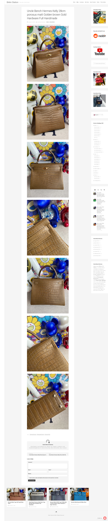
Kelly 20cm (97, 155)
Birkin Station (12, 2)
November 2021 (97, 249)
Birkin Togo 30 (95, 273)
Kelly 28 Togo (98, 284)
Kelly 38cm (97, 164)
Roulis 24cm (97, 178)
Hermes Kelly (101, 282)
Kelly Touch (103, 286)
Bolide (98, 2)
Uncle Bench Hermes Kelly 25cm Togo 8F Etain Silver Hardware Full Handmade (37, 503)
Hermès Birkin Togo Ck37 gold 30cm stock (15, 503)
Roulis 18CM (97, 176)
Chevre (98, 276)
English (96, 114)
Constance (82, 2)
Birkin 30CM (97, 128)
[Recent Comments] (101, 189)
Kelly (77, 2)
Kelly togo (100, 286)
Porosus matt (47, 434)
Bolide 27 (100, 274)
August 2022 (96, 240)
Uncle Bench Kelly (100, 290)
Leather (95, 170)
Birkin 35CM (97, 130)
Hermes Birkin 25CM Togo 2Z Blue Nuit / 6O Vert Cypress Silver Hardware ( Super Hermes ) (58, 503)
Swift (99, 289)
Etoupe (100, 279)
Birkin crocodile (99, 269)
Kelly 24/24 (96, 166)
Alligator (95, 266)
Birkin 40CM (97, 132)
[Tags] (104, 189)
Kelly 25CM (97, 157)
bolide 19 (102, 273)
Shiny (97, 289)
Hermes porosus (33, 434)
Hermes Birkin (101, 280)
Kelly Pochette (93, 2)
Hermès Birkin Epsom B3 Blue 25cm (78, 502)
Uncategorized (97, 180)
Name (29, 469)
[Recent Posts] (94, 189)
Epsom (95, 279)
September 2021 (97, 253)
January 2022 (96, 245)
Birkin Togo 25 (101, 271)
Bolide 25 (95, 274)
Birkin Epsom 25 (98, 270)
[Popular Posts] (98, 189)
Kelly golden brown (40, 434)
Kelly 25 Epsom (98, 283)
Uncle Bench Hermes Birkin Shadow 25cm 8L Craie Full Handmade (101, 219)
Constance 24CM (98, 150)
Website (29, 473)
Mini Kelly (87, 2)
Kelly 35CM (97, 162)
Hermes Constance (96, 282)
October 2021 (96, 251)
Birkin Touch (97, 135)
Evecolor (102, 279)
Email (50, 469)
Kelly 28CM (52, 22)
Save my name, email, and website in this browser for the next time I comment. (43, 477)
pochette (100, 287)
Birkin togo (95, 271)
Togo (101, 289)
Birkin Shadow (97, 134)
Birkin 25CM (97, 127)
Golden (94, 280)
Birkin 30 (101, 267)
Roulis (95, 175)
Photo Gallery (103, 2)
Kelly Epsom (102, 284)
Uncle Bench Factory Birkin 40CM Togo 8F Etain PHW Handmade (101, 195)
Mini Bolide (97, 144)
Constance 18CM (98, 148)
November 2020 (97, 255)
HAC (96, 137)
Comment (30, 462)
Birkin (74, 2)
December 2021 (97, 247)
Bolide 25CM (97, 141)
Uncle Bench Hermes (41, 22)
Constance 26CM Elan (98, 152)
